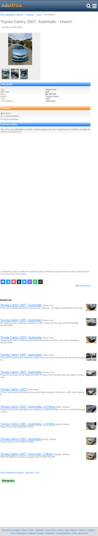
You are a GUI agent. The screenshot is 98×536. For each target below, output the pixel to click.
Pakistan (91, 530)
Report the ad (84, 285)
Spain (60, 530)
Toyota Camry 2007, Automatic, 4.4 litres (27, 406)
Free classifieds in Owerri (11, 14)
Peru (12, 533)
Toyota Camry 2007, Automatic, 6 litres (26, 454)
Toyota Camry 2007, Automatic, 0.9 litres (27, 424)
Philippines (21, 533)
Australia (16, 530)
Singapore (49, 533)
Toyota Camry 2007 (13, 389)
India (67, 530)
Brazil (24, 530)
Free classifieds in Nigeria (12, 472)
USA (74, 533)
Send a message (10, 119)
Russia (40, 533)
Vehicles (30, 14)
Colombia (39, 530)
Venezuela (83, 533)
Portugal (32, 533)
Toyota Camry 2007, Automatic (21, 305)
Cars (39, 14)
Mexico (74, 530)
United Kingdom (63, 533)
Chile (31, 530)
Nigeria (82, 530)
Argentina (6, 530)
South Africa (50, 530)
